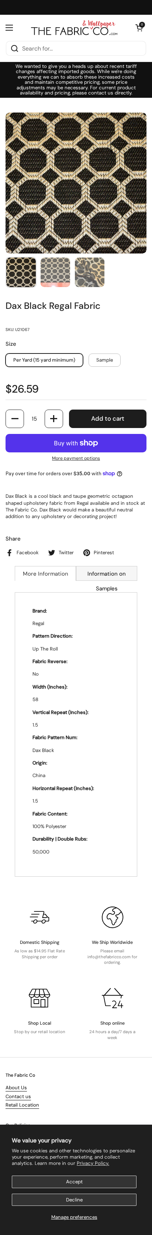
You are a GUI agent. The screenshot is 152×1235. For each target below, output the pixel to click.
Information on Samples (106, 575)
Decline (74, 1200)
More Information (45, 573)
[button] (139, 27)
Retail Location (22, 1105)
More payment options (76, 458)
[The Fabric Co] (74, 27)
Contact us (18, 1096)
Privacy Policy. (93, 1163)
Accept (74, 1182)
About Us (16, 1087)
